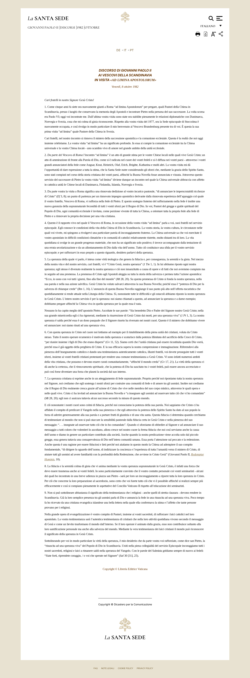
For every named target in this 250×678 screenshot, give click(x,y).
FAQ (96, 668)
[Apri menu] (219, 18)
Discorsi (68, 27)
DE (118, 50)
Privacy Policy (145, 668)
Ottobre (92, 27)
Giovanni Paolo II (43, 27)
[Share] (221, 34)
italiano (208, 27)
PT (132, 50)
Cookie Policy (125, 668)
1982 (80, 27)
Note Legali (107, 668)
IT (125, 50)
